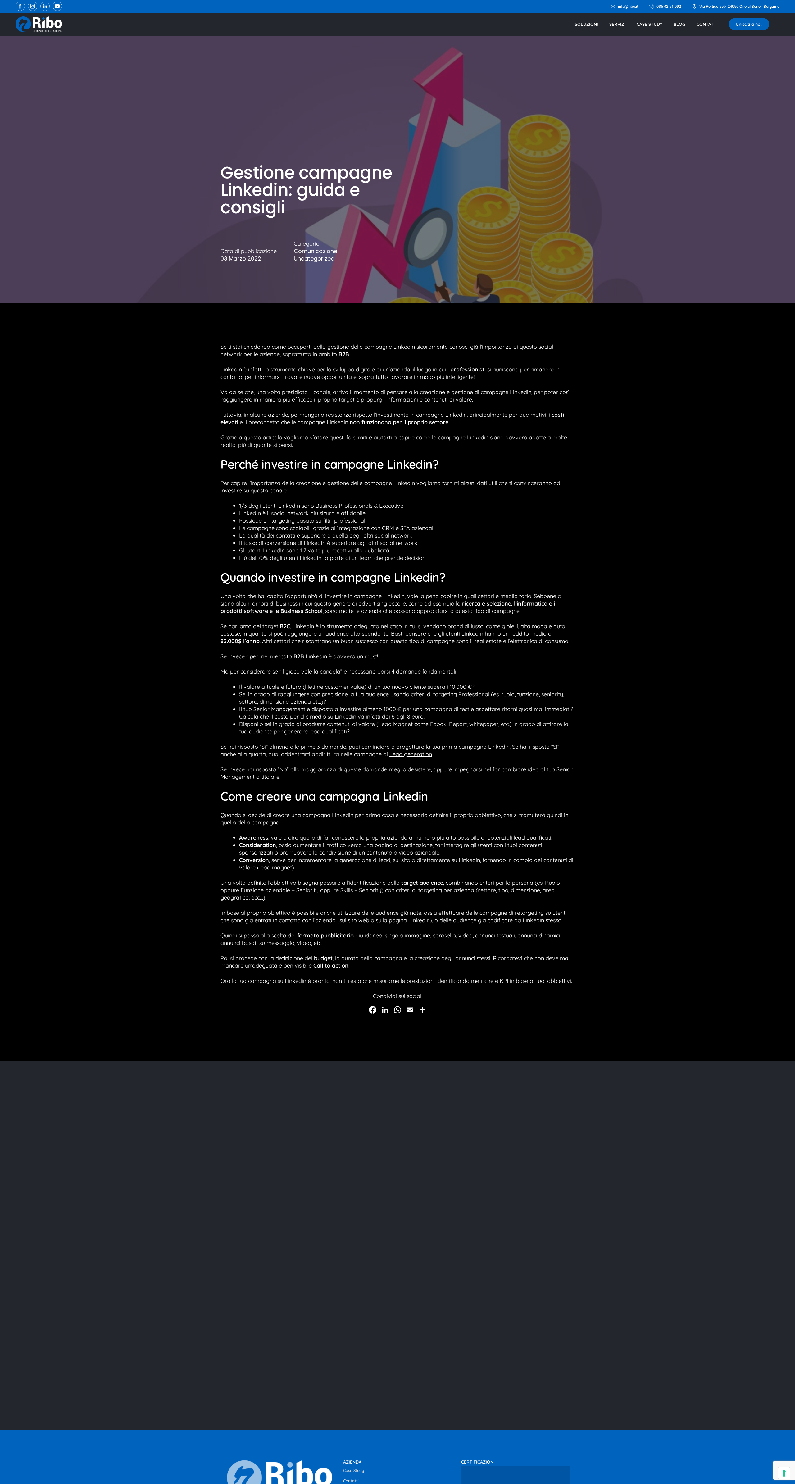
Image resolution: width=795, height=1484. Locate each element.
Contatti (351, 1480)
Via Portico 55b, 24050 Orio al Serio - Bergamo (739, 6)
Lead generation (410, 754)
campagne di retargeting (511, 912)
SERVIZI (617, 24)
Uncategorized (314, 258)
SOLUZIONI (586, 24)
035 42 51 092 (668, 6)
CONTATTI (707, 24)
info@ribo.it (628, 6)
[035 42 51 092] (651, 6)
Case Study (353, 1470)
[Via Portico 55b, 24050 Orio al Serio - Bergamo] (694, 6)
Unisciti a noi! (749, 24)
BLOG (679, 24)
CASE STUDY (649, 24)
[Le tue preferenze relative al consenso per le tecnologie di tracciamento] (784, 1473)
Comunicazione (315, 251)
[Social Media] (20, 6)
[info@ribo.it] (613, 6)
